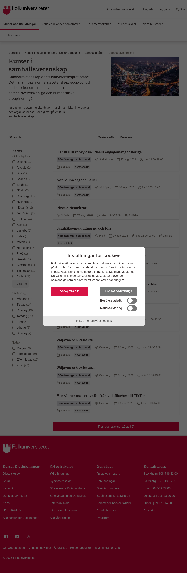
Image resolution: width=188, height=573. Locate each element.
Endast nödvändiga (118, 291)
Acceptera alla (69, 291)
